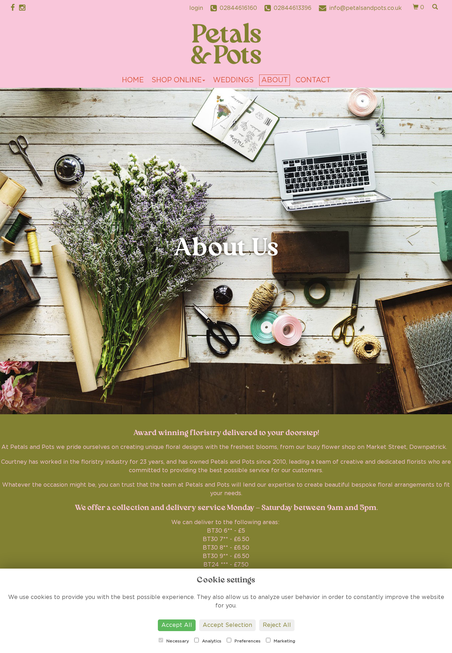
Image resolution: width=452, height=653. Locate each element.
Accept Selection (227, 625)
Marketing (283, 641)
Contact (313, 80)
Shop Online (176, 80)
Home (133, 80)
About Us (226, 248)
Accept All (176, 625)
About (274, 80)
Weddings (233, 80)
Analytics (211, 641)
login (196, 8)
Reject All (277, 625)
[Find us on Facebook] (15, 8)
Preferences (247, 641)
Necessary (177, 641)
